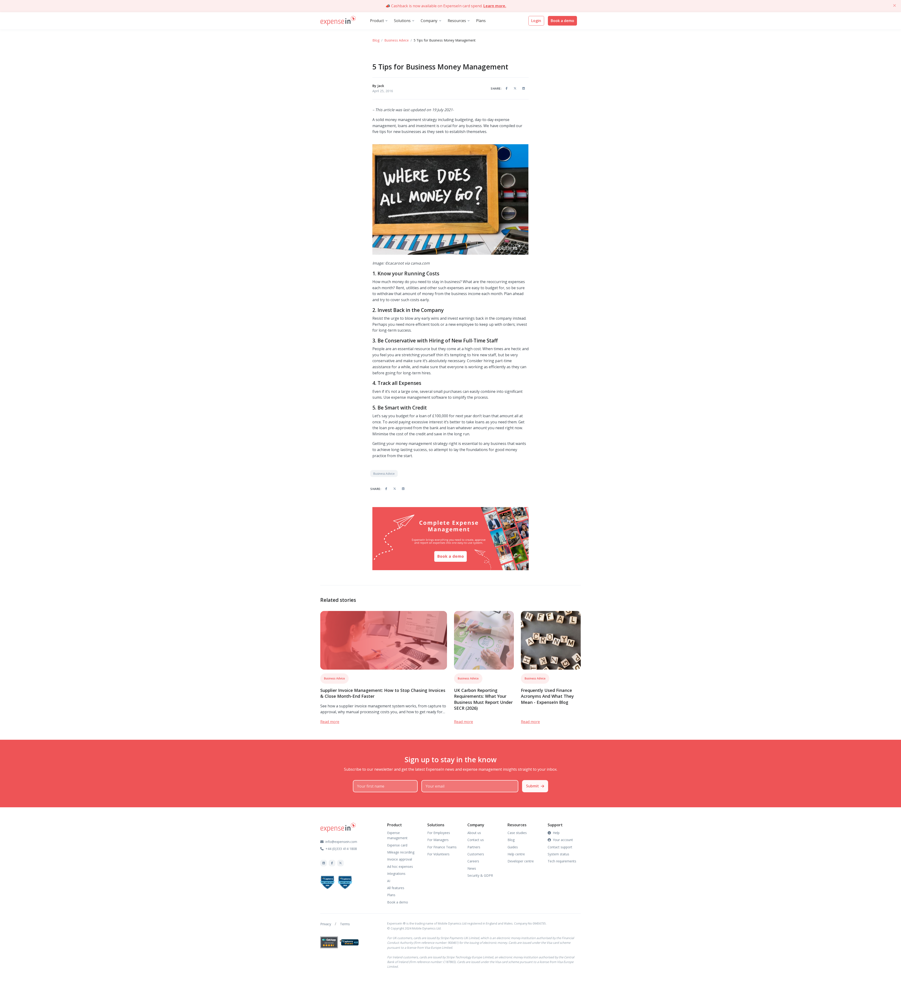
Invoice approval (399, 859)
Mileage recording (400, 852)
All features (395, 888)
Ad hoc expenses (400, 866)
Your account (563, 840)
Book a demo (562, 20)
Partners (473, 847)
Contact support (560, 847)
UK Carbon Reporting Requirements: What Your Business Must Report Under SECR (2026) (483, 699)
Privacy (325, 924)
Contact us (475, 840)
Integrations (396, 873)
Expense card (397, 845)
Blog (375, 40)
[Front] (338, 21)
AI (388, 881)
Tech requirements (562, 861)
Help (556, 833)
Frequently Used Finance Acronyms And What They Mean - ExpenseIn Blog (547, 696)
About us (474, 833)
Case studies (517, 833)
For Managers (438, 840)
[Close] (894, 5)
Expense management (397, 835)
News (471, 868)
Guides (513, 847)
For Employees (438, 833)
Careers (473, 861)
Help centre (516, 854)
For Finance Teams (442, 847)
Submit (532, 786)
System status (558, 854)
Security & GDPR (480, 875)
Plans (481, 20)
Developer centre (521, 861)
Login (536, 20)
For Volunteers (438, 854)
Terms (345, 924)
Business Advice (396, 40)
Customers (475, 854)
